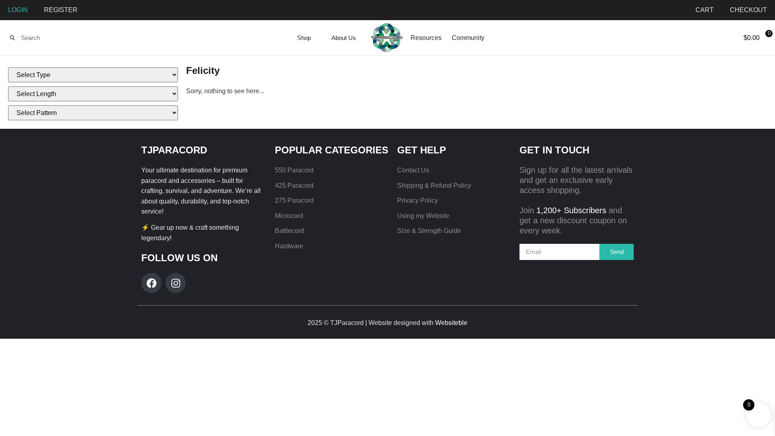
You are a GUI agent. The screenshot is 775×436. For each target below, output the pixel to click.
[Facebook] (151, 283)
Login (18, 9)
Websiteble (451, 322)
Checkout (748, 9)
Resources (426, 37)
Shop (304, 37)
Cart (704, 9)
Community (468, 37)
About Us (343, 37)
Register (61, 9)
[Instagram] (175, 283)
